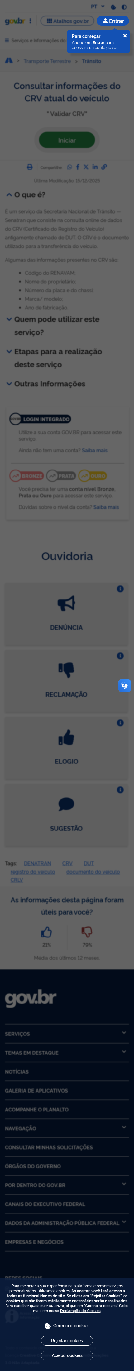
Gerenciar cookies (71, 1325)
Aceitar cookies (67, 1355)
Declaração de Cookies (80, 1310)
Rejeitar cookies (67, 1340)
